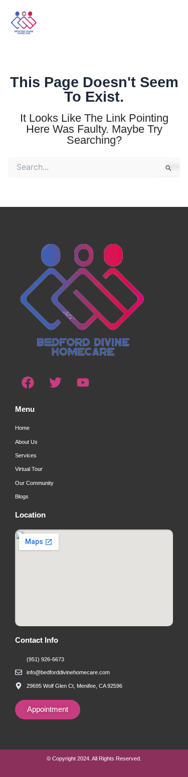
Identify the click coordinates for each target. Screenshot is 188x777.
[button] (158, 22)
